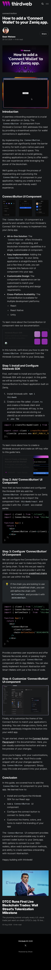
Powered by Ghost (25, 952)
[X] (25, 945)
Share (44, 34)
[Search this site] (42, 4)
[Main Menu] (47, 4)
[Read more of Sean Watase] (5, 30)
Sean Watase (8, 37)
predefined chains (38, 573)
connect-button (9, 13)
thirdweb (22, 941)
